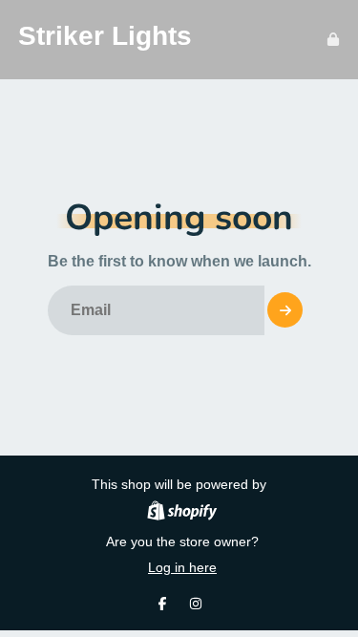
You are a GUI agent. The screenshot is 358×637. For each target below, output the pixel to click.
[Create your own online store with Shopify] (182, 513)
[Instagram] (195, 603)
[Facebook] (162, 603)
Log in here (182, 567)
